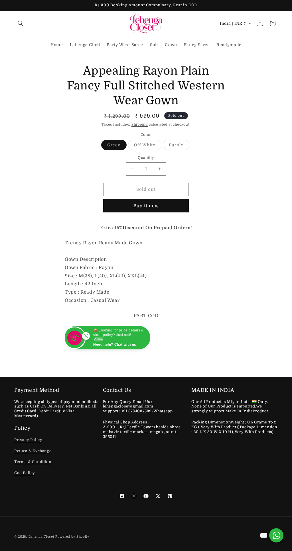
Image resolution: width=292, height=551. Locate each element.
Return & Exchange (32, 451)
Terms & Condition (32, 462)
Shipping (139, 124)
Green (117, 146)
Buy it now (146, 205)
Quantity (146, 157)
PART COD (146, 315)
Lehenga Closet (41, 536)
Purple (179, 146)
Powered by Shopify (72, 536)
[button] (20, 23)
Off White (147, 146)
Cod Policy (24, 473)
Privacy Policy (28, 440)
